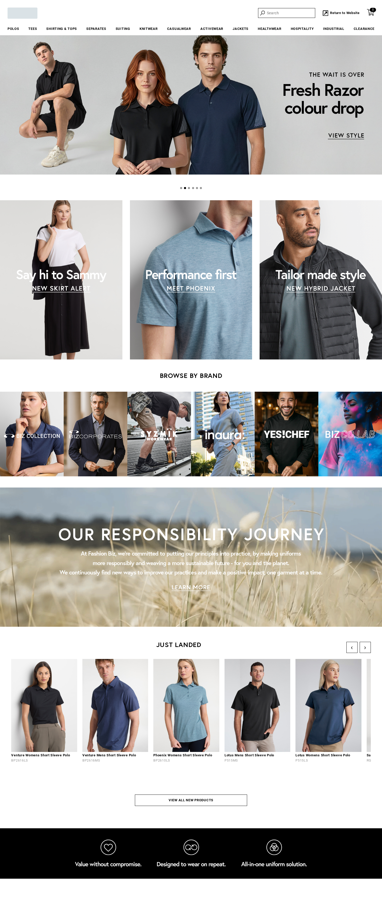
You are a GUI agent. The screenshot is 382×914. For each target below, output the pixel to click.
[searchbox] (290, 13)
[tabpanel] (191, 105)
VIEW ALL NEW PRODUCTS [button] (191, 800)
